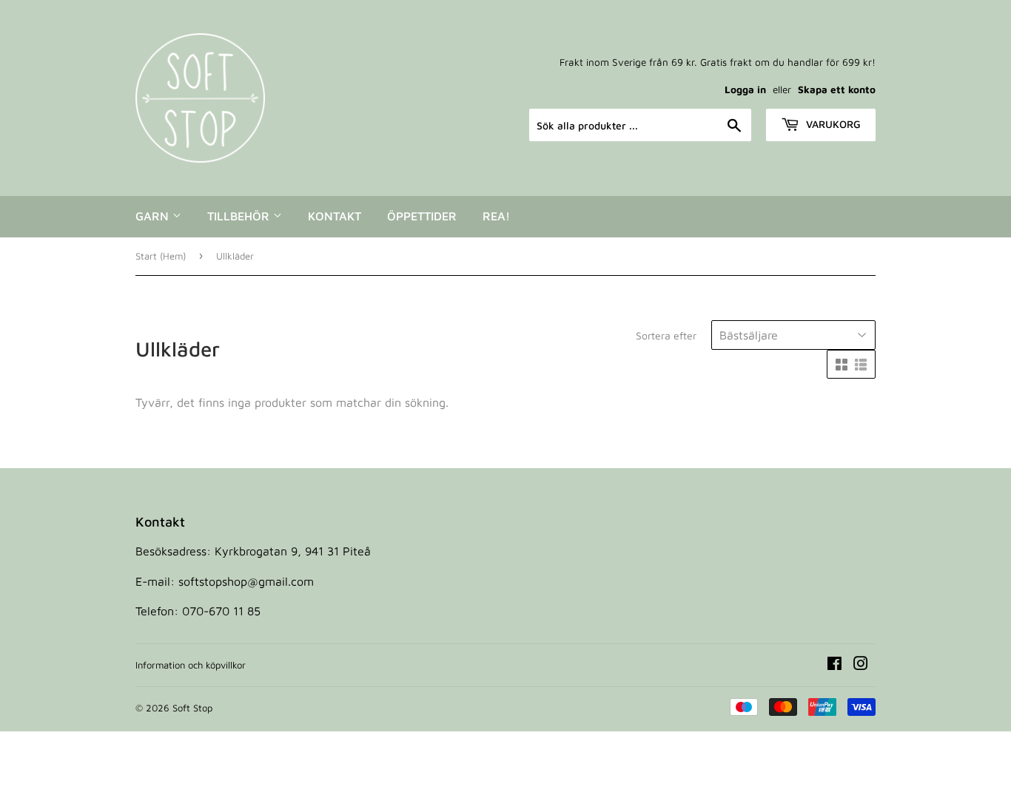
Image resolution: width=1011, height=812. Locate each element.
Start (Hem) (160, 256)
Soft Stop (192, 708)
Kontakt (334, 216)
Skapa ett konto (837, 89)
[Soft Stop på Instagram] (860, 664)
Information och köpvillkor (190, 665)
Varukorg (832, 124)
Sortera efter (666, 335)
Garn (153, 216)
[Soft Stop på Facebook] (834, 664)
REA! (496, 216)
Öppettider (422, 216)
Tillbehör (240, 216)
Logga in (745, 89)
